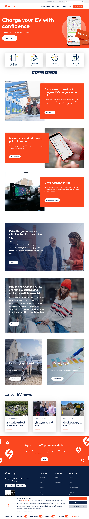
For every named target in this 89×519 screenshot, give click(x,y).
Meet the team (72, 480)
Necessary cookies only (78, 506)
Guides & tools (50, 6)
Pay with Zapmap (15, 156)
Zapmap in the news (73, 487)
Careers (71, 485)
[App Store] (10, 485)
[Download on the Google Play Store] (51, 72)
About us (60, 1)
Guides (41, 485)
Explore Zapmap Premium (52, 200)
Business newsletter (58, 485)
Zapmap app (43, 477)
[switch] (40, 516)
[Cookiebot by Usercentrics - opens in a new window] (8, 516)
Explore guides (14, 323)
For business (58, 473)
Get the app (9, 38)
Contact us (71, 492)
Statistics (42, 487)
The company (73, 473)
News (64, 6)
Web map (42, 480)
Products (56, 477)
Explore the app (49, 112)
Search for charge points (45, 494)
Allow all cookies (78, 498)
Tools (41, 482)
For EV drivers (44, 473)
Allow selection (78, 502)
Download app (78, 6)
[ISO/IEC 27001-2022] (10, 493)
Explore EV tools (15, 378)
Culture (70, 482)
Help (70, 6)
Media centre (72, 489)
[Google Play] (21, 485)
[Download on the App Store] (38, 72)
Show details (74, 516)
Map (42, 6)
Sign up (44, 459)
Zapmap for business (51, 1)
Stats (58, 6)
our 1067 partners (25, 500)
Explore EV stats (57, 378)
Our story (71, 477)
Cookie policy (72, 494)
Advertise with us (58, 482)
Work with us (57, 480)
